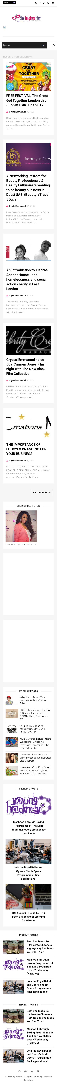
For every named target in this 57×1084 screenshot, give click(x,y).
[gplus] (48, 3)
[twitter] (44, 3)
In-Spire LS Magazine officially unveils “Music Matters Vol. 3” (32, 729)
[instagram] (53, 3)
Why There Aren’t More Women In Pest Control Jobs (33, 700)
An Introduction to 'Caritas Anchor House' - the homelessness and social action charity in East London (27, 279)
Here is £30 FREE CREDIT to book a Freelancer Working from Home (28, 916)
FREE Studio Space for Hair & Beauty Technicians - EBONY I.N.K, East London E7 (35, 715)
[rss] (36, 3)
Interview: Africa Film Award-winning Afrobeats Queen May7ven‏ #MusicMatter (35, 770)
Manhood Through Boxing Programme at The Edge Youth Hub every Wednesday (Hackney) (40, 966)
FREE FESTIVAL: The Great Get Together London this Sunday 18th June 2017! (27, 100)
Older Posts (42, 492)
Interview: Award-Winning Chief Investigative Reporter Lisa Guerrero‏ (35, 757)
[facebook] (39, 3)
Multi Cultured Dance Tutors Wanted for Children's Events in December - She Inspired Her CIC (35, 743)
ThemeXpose (22, 1076)
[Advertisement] (28, 584)
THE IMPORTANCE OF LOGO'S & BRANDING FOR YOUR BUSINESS (26, 449)
